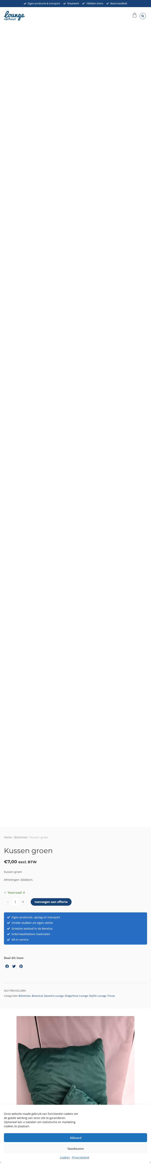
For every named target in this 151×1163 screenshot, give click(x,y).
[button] (143, 16)
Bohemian (21, 837)
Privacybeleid (80, 1157)
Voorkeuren (75, 1149)
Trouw (111, 996)
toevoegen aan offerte (51, 902)
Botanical (37, 996)
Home (8, 837)
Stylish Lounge (97, 996)
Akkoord (75, 1138)
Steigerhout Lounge (76, 996)
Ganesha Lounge (54, 996)
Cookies (65, 1157)
